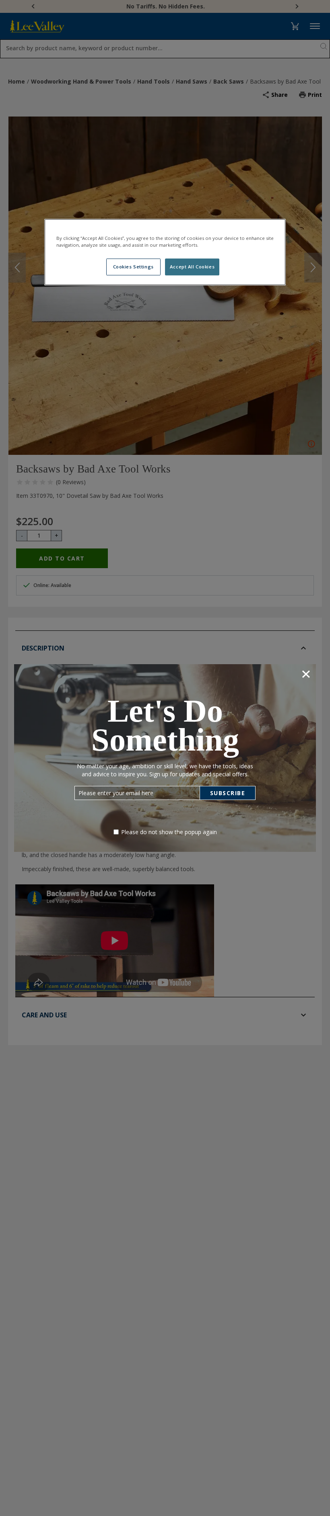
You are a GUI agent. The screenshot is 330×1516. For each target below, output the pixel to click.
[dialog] (165, 758)
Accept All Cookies (192, 267)
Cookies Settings (133, 267)
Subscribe (227, 793)
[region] (165, 252)
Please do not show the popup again (169, 832)
